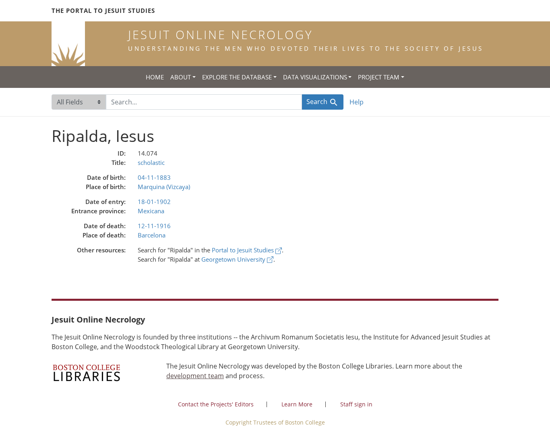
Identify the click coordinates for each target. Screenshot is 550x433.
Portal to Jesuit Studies (243, 250)
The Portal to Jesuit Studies (103, 10)
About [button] (180, 77)
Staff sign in (356, 404)
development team (195, 375)
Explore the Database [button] (237, 77)
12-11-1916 (154, 226)
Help (356, 102)
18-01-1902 (154, 202)
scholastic (151, 162)
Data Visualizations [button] (315, 77)
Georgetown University (234, 259)
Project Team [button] (378, 77)
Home (155, 77)
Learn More (296, 404)
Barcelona (151, 235)
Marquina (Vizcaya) (164, 187)
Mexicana (151, 211)
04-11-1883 (154, 177)
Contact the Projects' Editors (216, 404)
